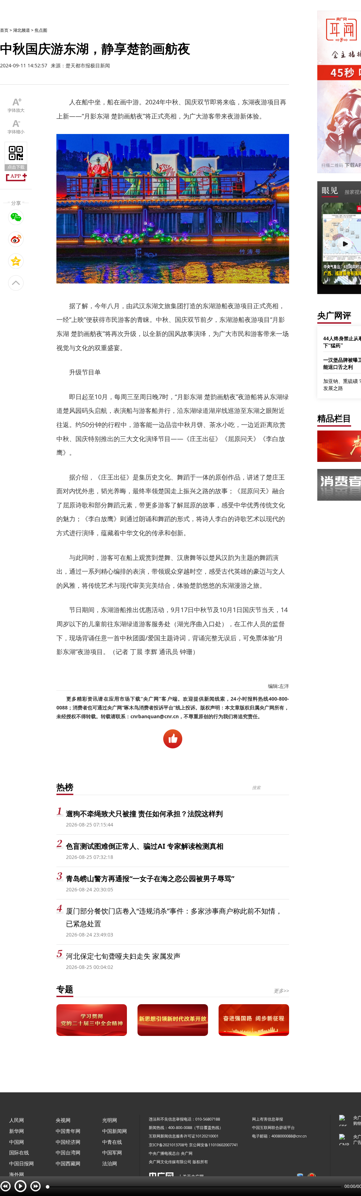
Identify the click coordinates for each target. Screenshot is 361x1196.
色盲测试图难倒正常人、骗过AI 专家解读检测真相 (145, 846)
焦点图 (41, 30)
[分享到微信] (16, 217)
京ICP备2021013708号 (168, 1144)
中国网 (16, 1142)
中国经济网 (68, 1142)
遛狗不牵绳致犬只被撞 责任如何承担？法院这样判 (144, 813)
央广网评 (334, 315)
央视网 (63, 1120)
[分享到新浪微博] (16, 239)
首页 (4, 30)
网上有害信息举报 (267, 1119)
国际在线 (19, 1152)
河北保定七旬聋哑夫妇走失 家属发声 (123, 956)
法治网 (109, 1163)
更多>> (281, 990)
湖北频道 (21, 30)
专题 (64, 989)
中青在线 (112, 1142)
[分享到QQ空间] (16, 261)
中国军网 (112, 1152)
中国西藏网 (68, 1163)
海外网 (16, 1174)
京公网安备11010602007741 (213, 1144)
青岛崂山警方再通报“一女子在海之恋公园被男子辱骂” (150, 878)
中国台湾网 (68, 1152)
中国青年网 (68, 1131)
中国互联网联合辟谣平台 (273, 1127)
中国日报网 (21, 1163)
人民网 (16, 1120)
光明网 (109, 1120)
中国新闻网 (114, 1131)
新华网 (16, 1131)
